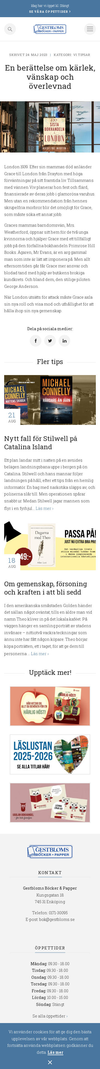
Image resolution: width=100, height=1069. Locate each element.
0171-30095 (58, 912)
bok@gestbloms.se (57, 919)
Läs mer (55, 1052)
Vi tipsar (82, 55)
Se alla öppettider (48, 1016)
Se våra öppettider (48, 12)
